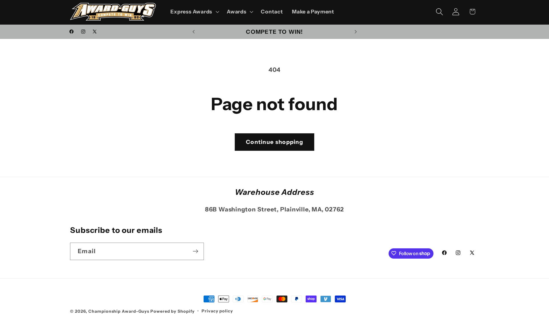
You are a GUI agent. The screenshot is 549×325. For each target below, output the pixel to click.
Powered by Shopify (172, 311)
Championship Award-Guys (119, 311)
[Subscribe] (195, 251)
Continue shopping (274, 141)
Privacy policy (217, 311)
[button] (194, 11)
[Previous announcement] (193, 32)
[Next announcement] (355, 32)
